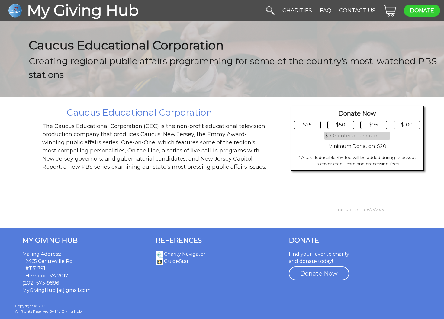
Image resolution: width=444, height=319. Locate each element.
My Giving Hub (50, 240)
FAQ (325, 10)
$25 (307, 125)
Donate (422, 10)
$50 (340, 125)
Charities (297, 10)
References (179, 240)
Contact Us (357, 10)
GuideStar (176, 261)
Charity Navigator (184, 254)
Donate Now (319, 273)
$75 (373, 125)
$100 (407, 125)
